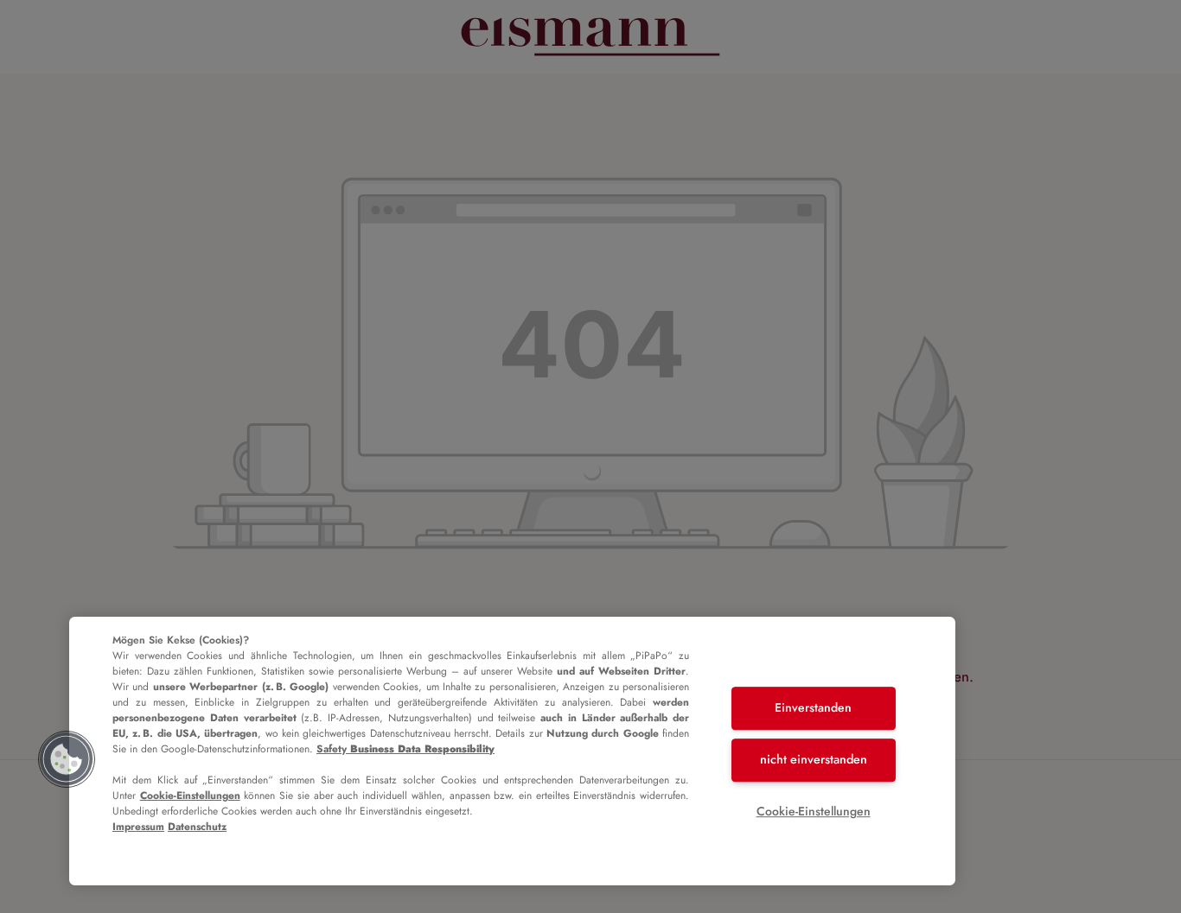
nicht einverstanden (813, 759)
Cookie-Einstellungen (190, 795)
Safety (405, 749)
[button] (66, 759)
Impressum (138, 826)
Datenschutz (197, 826)
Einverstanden (813, 708)
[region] (512, 751)
